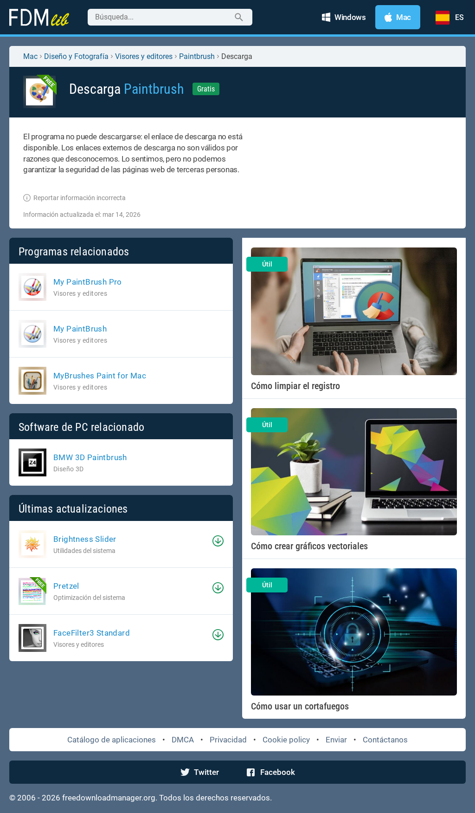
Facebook (277, 772)
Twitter (206, 772)
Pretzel (66, 586)
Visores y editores (144, 56)
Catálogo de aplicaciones (111, 739)
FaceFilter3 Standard (91, 632)
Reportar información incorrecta (79, 198)
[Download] (218, 540)
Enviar (336, 739)
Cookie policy (286, 739)
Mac (30, 56)
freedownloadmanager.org (108, 797)
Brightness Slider (84, 539)
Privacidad (228, 739)
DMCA (183, 739)
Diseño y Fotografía (76, 56)
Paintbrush (197, 56)
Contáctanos (385, 739)
